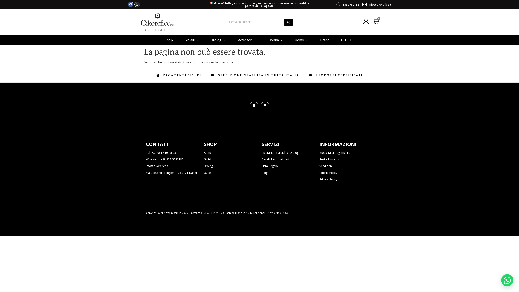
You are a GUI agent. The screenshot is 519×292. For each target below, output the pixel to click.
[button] (507, 280)
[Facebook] (130, 4)
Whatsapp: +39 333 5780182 (164, 159)
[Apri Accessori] (255, 40)
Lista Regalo (270, 166)
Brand (208, 153)
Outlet (208, 173)
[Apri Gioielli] (197, 40)
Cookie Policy (328, 173)
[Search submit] (288, 22)
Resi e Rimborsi (329, 159)
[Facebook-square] (254, 106)
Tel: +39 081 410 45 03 (161, 153)
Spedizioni (325, 166)
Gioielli (208, 159)
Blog (265, 173)
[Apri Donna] (281, 40)
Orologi (208, 166)
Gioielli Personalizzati (275, 159)
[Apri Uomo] (306, 40)
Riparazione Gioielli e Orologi (280, 153)
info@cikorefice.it (157, 166)
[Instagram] (137, 4)
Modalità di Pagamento (334, 153)
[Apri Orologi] (224, 40)
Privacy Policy (328, 179)
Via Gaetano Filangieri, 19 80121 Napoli (171, 173)
